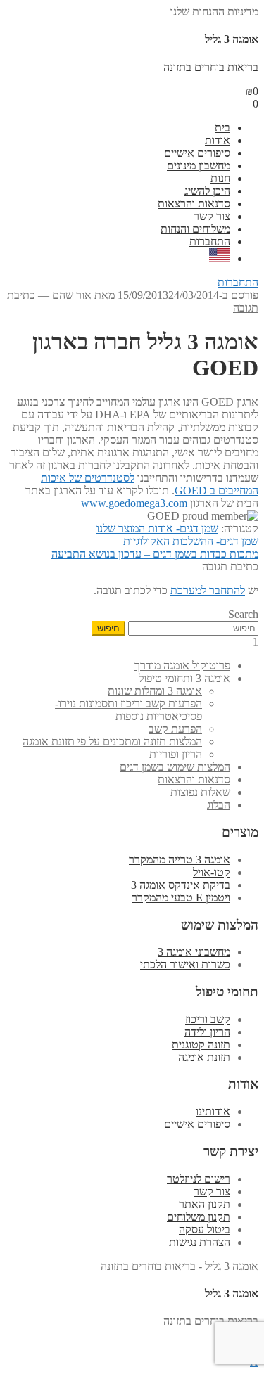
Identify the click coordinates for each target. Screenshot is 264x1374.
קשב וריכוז (207, 1019)
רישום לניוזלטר (198, 1179)
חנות (220, 178)
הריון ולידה (207, 1032)
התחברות (209, 242)
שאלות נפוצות (200, 792)
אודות (217, 140)
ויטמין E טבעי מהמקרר (181, 898)
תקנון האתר (204, 1204)
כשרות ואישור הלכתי (185, 964)
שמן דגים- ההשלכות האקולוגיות (190, 541)
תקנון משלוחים (198, 1217)
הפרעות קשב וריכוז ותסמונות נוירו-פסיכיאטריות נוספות (128, 710)
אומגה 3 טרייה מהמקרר (179, 860)
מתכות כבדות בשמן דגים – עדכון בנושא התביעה (154, 554)
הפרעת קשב (175, 729)
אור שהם (72, 295)
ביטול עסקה (204, 1229)
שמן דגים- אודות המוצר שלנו (157, 528)
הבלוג (218, 805)
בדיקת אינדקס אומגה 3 (180, 885)
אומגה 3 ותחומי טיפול (184, 678)
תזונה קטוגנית (201, 1045)
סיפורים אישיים (197, 153)
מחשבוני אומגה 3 (194, 952)
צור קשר (212, 216)
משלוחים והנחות (195, 229)
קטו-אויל (211, 872)
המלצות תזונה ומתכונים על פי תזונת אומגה (112, 741)
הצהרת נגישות (199, 1242)
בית (222, 128)
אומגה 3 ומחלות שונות (155, 691)
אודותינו (213, 1111)
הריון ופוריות (175, 754)
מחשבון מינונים (198, 166)
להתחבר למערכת (207, 590)
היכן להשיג (207, 191)
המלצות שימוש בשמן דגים (175, 767)
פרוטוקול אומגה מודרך (182, 666)
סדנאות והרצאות (194, 204)
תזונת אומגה (204, 1057)
